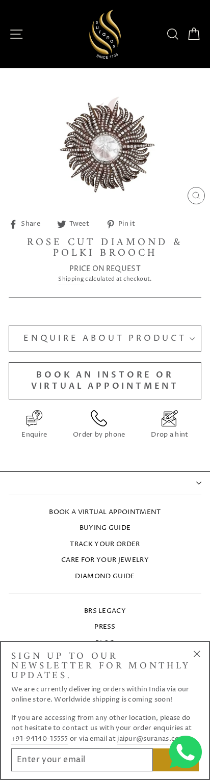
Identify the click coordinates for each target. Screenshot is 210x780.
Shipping (71, 279)
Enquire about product (105, 338)
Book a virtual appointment (105, 512)
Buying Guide (105, 528)
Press (105, 627)
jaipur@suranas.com (151, 739)
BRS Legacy (105, 611)
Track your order (105, 544)
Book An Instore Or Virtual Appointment (105, 380)
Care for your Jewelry (105, 560)
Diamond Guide (105, 576)
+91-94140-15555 (39, 739)
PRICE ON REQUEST (105, 269)
